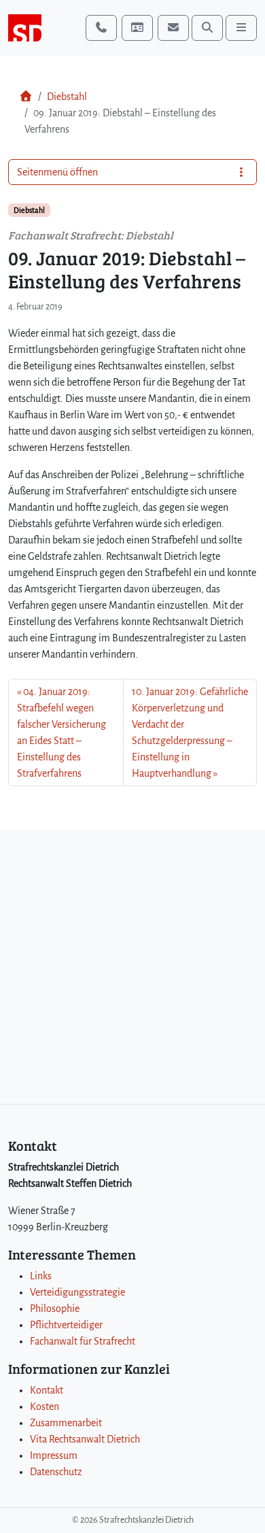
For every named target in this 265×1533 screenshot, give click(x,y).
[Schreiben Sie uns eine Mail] (173, 28)
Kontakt (46, 1390)
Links (41, 1275)
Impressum (53, 1455)
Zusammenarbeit (66, 1422)
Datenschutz (56, 1471)
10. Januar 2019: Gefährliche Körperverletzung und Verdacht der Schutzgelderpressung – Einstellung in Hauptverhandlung (190, 732)
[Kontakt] (137, 28)
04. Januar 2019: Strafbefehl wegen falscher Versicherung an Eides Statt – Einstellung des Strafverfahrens (61, 732)
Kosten (44, 1406)
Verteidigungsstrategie (77, 1292)
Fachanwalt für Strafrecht (82, 1341)
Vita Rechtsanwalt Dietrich (85, 1439)
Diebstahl (67, 96)
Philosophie (55, 1308)
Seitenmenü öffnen (57, 172)
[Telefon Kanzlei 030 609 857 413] (101, 28)
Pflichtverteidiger (66, 1324)
